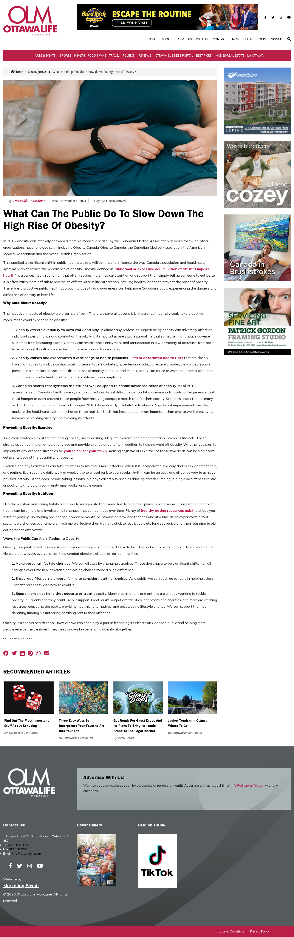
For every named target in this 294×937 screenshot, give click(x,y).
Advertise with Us (192, 39)
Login (261, 39)
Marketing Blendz (21, 885)
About (167, 39)
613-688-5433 (18, 845)
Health (79, 55)
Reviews (145, 55)
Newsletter (242, 39)
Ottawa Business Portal (174, 55)
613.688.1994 (18, 849)
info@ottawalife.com (247, 785)
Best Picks (204, 55)
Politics (128, 55)
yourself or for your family (85, 451)
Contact (220, 39)
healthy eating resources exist (167, 510)
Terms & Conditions (230, 931)
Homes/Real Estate (230, 55)
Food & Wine (97, 55)
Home (152, 39)
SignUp (276, 39)
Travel (114, 55)
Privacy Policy (260, 931)
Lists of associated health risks (156, 358)
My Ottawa (255, 55)
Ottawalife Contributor (29, 200)
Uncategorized (38, 71)
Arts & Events (45, 55)
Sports (65, 55)
